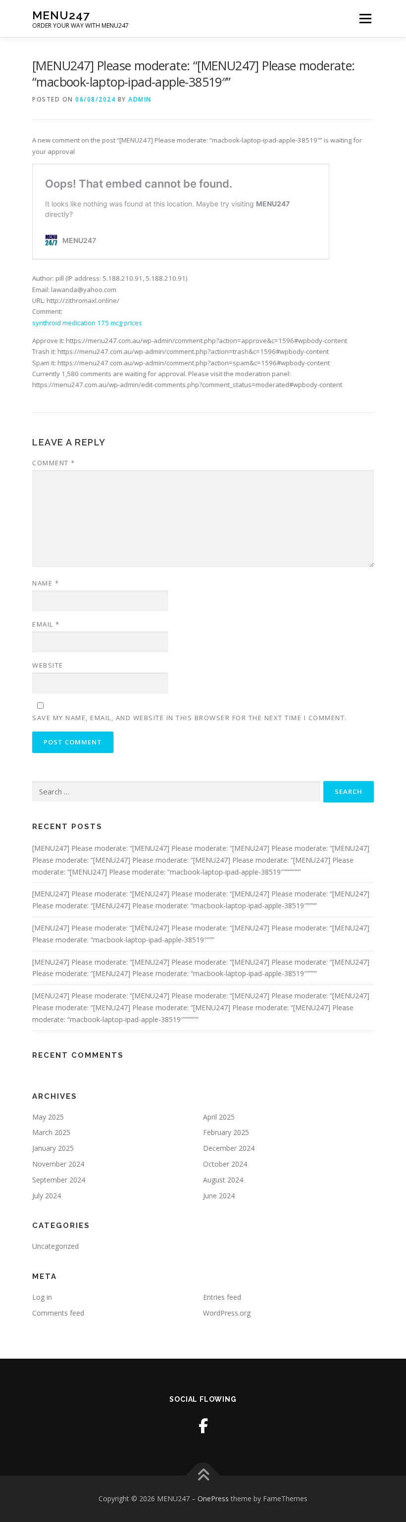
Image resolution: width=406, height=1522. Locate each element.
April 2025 (219, 1117)
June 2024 (219, 1195)
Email (46, 624)
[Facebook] (203, 1426)
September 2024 (58, 1179)
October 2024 (225, 1164)
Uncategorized (55, 1246)
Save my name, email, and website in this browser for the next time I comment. (189, 717)
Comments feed (58, 1313)
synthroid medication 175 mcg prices (87, 322)
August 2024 (223, 1179)
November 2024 (58, 1164)
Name (45, 583)
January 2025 (53, 1148)
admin (140, 99)
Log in (42, 1297)
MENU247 (61, 15)
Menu (365, 18)
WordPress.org (227, 1313)
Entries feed (222, 1297)
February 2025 (226, 1132)
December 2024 (228, 1148)
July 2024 (46, 1195)
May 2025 (48, 1117)
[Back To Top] (203, 1475)
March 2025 (51, 1132)
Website (47, 665)
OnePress (213, 1498)
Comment (53, 462)
